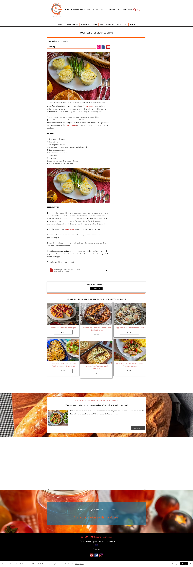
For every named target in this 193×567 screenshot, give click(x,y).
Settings (175, 564)
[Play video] (78, 185)
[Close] (190, 563)
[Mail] (96, 545)
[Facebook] (103, 47)
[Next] (184, 512)
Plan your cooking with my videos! (96, 517)
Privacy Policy (79, 564)
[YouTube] (108, 47)
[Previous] (9, 512)
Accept (184, 564)
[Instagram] (99, 47)
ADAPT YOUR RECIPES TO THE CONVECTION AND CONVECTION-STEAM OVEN (98, 10)
